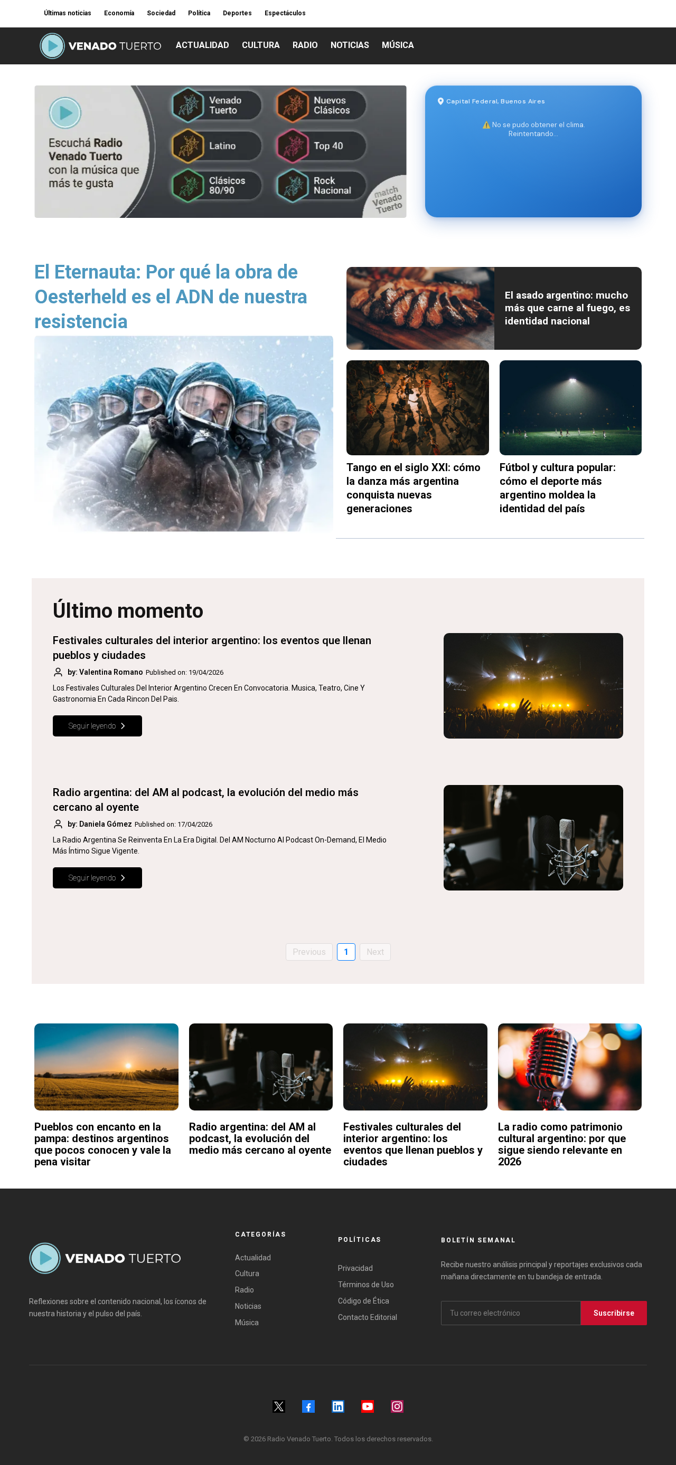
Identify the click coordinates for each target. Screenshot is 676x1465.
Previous (309, 952)
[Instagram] (397, 1406)
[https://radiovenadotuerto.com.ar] (100, 46)
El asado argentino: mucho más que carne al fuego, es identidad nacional (567, 308)
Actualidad (253, 1257)
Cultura (247, 1273)
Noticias (248, 1306)
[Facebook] (308, 1406)
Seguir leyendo (92, 726)
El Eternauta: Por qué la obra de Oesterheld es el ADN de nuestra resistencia (170, 297)
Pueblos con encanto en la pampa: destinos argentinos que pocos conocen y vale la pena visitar (102, 1144)
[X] (279, 1406)
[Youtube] (367, 1406)
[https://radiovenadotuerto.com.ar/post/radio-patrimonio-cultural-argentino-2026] (570, 1066)
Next (375, 952)
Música (247, 1322)
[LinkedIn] (338, 1406)
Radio (244, 1290)
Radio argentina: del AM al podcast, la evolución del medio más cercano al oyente (260, 1138)
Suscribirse (614, 1313)
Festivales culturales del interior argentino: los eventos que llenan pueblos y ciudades (413, 1144)
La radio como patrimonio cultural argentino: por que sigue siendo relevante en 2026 (562, 1144)
